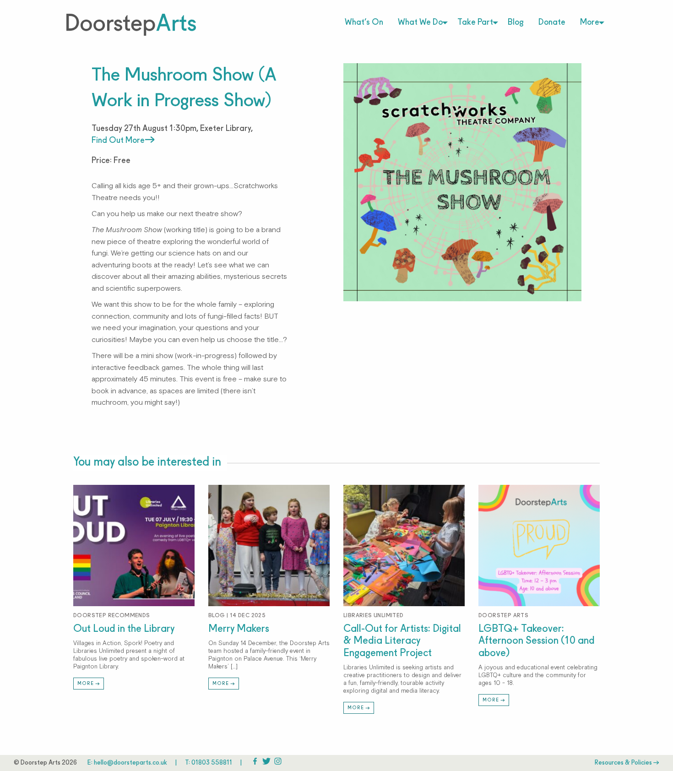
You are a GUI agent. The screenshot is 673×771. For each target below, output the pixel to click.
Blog (516, 22)
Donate (551, 22)
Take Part (475, 22)
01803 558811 (211, 763)
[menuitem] (364, 23)
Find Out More (118, 141)
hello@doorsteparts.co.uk (130, 763)
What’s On (364, 22)
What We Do (420, 22)
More (589, 22)
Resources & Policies (624, 763)
